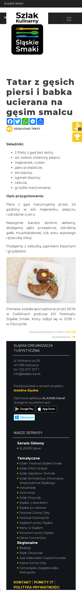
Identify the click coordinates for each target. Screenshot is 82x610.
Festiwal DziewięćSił (34, 518)
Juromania (27, 493)
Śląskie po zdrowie (32, 508)
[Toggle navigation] (69, 19)
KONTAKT (22, 582)
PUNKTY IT (43, 582)
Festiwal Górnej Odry (34, 513)
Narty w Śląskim (31, 528)
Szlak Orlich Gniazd (33, 468)
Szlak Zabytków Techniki (37, 473)
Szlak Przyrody (30, 498)
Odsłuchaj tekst (27, 128)
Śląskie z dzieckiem (33, 503)
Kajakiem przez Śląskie (36, 523)
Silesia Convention (32, 538)
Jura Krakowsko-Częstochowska (42, 558)
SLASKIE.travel (30, 448)
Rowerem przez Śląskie (36, 533)
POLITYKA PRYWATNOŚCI (37, 587)
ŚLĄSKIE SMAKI (13, 3)
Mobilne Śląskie (26, 390)
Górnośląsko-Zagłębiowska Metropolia (38, 570)
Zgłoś (70, 332)
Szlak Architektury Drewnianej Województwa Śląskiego (41, 481)
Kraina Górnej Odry (33, 563)
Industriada (27, 488)
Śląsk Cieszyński (31, 553)
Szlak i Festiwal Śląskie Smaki (40, 463)
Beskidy (25, 548)
